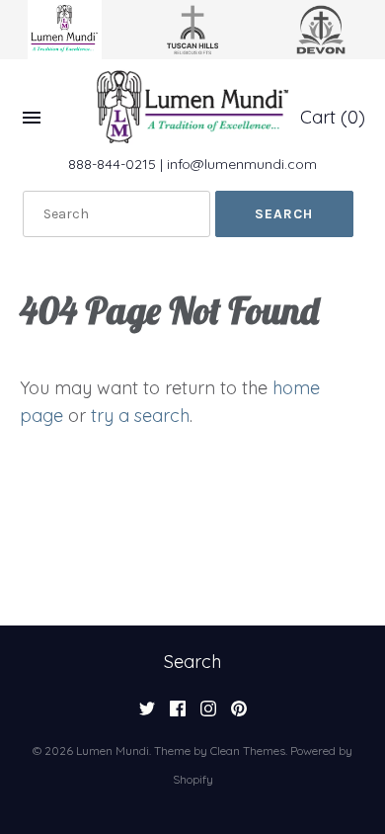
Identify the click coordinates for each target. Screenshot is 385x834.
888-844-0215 (112, 164)
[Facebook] (178, 714)
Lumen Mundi (112, 750)
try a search (140, 415)
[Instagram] (208, 714)
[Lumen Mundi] (192, 106)
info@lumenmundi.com (242, 164)
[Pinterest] (239, 714)
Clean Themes (247, 750)
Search (192, 661)
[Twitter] (147, 714)
